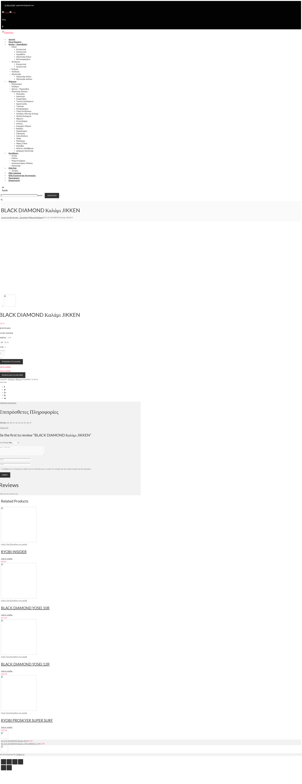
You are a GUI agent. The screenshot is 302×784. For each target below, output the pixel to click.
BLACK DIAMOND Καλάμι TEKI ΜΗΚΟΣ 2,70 (20, 744)
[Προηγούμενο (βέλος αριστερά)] (3, 767)
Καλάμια (39, 218)
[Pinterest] (5, 395)
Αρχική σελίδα (6, 218)
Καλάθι (5, 190)
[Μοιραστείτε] (9, 761)
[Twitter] (5, 390)
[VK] (5, 398)
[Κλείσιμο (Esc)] (3, 761)
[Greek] (13, 12)
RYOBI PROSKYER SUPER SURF (27, 720)
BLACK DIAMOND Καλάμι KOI (14, 741)
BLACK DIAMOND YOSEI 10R (25, 608)
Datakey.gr (20, 754)
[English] (6, 12)
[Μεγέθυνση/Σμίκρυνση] (20, 761)
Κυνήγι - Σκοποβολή (20, 218)
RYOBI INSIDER (14, 551)
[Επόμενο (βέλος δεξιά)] (9, 767)
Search (39, 195)
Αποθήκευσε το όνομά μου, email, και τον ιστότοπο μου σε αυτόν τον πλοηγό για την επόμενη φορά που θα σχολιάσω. (46, 469)
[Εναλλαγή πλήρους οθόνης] (14, 761)
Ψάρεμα (32, 218)
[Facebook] (2, 27)
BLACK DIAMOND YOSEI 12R (25, 664)
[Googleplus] (5, 393)
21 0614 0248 (9, 5)
